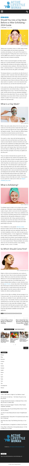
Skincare (19, 313)
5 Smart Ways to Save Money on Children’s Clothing (7, 321)
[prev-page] (13, 344)
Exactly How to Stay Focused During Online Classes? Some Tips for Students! (24, 340)
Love (2, 374)
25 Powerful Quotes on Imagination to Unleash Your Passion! (14, 424)
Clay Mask (6, 313)
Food (2, 363)
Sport (2, 376)
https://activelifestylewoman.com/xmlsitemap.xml (11, 456)
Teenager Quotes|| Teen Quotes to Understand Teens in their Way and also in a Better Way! (5, 340)
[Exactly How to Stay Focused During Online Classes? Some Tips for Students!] (24, 335)
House (2, 372)
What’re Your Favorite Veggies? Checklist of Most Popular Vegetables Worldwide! (14, 340)
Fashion (2, 361)
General (2, 368)
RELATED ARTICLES (9, 329)
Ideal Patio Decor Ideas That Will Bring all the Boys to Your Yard (13, 421)
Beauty (5, 14)
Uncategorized (4, 385)
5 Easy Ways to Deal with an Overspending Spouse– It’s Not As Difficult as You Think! (14, 427)
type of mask (7, 283)
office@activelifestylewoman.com (17, 446)
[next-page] (15, 344)
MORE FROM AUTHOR (19, 329)
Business (3, 359)
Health (2, 370)
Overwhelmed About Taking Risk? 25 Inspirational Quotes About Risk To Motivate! (14, 417)
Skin (16, 313)
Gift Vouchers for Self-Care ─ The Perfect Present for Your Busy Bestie (13, 397)
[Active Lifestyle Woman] (14, 5)
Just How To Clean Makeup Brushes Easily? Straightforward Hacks (14, 413)
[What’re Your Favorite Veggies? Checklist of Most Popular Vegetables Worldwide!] (14, 335)
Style (2, 379)
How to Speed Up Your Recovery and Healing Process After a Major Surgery (22, 322)
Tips (2, 383)
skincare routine (20, 226)
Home (2, 14)
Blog (2, 357)
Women (6, 17)
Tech (2, 381)
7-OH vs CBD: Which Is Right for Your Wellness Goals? (13, 394)
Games (2, 365)
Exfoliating (11, 313)
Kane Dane (4, 27)
